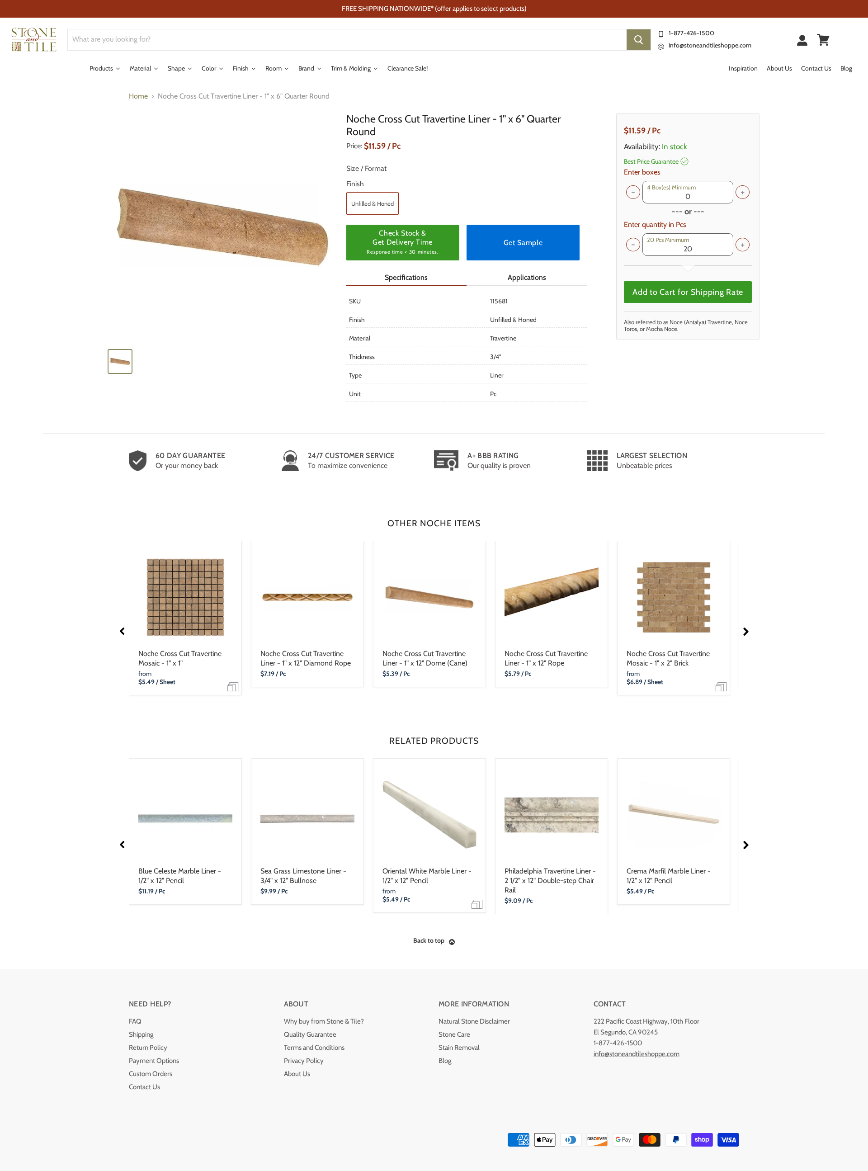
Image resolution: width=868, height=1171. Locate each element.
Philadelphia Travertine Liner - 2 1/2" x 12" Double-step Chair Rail (550, 880)
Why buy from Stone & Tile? (324, 1021)
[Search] (639, 39)
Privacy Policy (304, 1061)
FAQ (135, 1021)
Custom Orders (150, 1074)
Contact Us (144, 1087)
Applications (527, 277)
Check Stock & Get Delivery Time (402, 242)
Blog (445, 1061)
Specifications (406, 277)
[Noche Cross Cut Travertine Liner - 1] (222, 227)
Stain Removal (459, 1048)
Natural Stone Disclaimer (474, 1021)
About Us (297, 1074)
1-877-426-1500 (691, 33)
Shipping (141, 1034)
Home (138, 96)
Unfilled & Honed (372, 203)
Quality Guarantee (310, 1034)
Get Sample (523, 242)
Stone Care (454, 1034)
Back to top (428, 940)
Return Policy (148, 1048)
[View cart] (823, 39)
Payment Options (154, 1061)
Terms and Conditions (314, 1048)
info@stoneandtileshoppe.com (710, 45)
